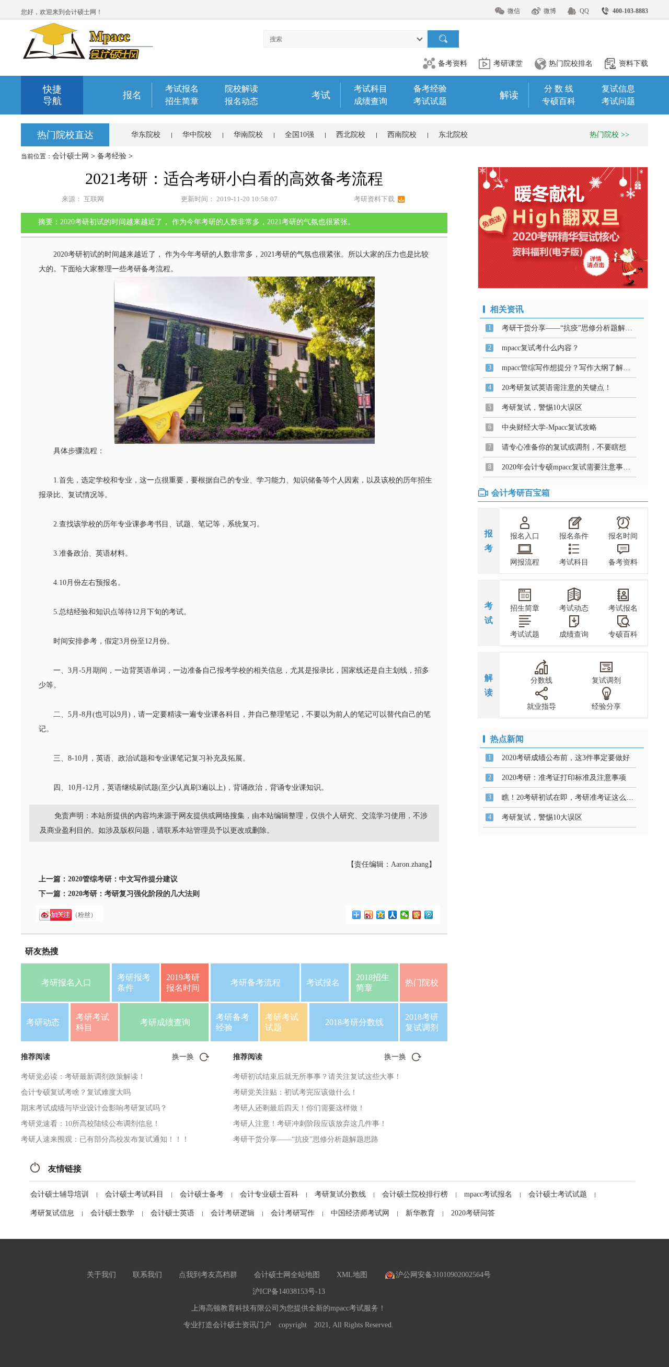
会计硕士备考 (202, 1194)
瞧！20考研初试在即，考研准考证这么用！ (571, 797)
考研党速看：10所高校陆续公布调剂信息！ (90, 1124)
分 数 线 (558, 88)
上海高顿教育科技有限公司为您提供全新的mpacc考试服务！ (288, 1308)
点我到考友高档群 (208, 1275)
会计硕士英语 (172, 1213)
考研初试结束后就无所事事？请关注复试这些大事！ (317, 1077)
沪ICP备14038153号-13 (288, 1291)
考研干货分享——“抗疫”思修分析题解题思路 (305, 1139)
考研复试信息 (52, 1213)
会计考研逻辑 (233, 1213)
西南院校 (402, 135)
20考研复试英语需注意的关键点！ (557, 388)
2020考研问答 (473, 1213)
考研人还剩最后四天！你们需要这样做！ (299, 1108)
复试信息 (618, 88)
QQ (584, 11)
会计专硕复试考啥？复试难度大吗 (76, 1092)
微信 (513, 11)
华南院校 (248, 135)
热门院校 (422, 982)
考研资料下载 (374, 199)
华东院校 (145, 135)
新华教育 (420, 1213)
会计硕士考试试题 (557, 1194)
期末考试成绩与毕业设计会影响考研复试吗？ (94, 1108)
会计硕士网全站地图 (287, 1275)
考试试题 (430, 101)
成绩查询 (370, 101)
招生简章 (182, 101)
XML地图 (352, 1275)
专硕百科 (558, 101)
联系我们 (147, 1275)
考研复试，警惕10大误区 (542, 407)
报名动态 (241, 101)
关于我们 (101, 1275)
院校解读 (241, 88)
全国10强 (299, 135)
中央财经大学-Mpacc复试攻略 (549, 427)
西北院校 (350, 135)
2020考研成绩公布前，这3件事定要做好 (566, 758)
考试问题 (618, 101)
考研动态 (43, 1022)
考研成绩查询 (165, 1022)
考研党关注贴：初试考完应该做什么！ (295, 1092)
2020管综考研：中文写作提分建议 (123, 879)
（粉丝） (84, 914)
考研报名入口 (66, 982)
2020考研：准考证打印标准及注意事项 (564, 778)
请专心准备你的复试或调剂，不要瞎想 (564, 447)
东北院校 (453, 135)
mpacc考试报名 (488, 1194)
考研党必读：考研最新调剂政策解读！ (83, 1077)
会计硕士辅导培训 (59, 1194)
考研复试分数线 (340, 1194)
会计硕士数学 (112, 1213)
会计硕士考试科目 (134, 1194)
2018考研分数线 (354, 1022)
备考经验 (430, 88)
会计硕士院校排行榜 (415, 1194)
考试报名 (182, 88)
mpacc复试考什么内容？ (540, 348)
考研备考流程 (255, 982)
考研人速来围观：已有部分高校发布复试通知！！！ (105, 1139)
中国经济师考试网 (360, 1213)
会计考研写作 (293, 1213)
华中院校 (197, 135)
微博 (550, 11)
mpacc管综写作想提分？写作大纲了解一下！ (573, 368)
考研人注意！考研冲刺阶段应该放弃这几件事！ (310, 1124)
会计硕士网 (70, 156)
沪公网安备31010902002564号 (443, 1275)
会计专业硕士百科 (269, 1194)
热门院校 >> (609, 135)
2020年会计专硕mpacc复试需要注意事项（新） (577, 467)
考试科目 (370, 88)
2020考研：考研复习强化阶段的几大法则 (134, 894)
